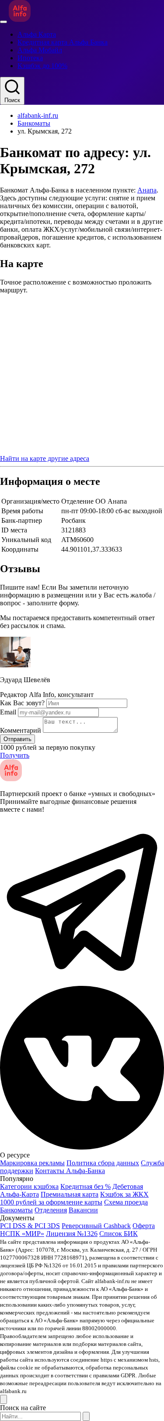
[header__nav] (3, 22)
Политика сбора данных (102, 1163)
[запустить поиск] (86, 1416)
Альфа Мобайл (39, 50)
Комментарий (20, 730)
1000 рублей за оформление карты (51, 1202)
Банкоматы (33, 123)
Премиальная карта (69, 1194)
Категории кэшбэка (29, 1186)
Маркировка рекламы (32, 1163)
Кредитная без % (85, 1186)
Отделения (51, 1210)
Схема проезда (126, 1202)
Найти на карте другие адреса (44, 458)
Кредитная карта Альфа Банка (62, 42)
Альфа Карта (36, 34)
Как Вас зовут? (22, 703)
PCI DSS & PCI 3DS (30, 1225)
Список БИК (118, 1233)
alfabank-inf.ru (37, 115)
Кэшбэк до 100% (42, 65)
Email (8, 712)
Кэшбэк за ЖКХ (124, 1194)
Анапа (147, 190)
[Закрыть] (3, 1399)
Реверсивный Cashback (96, 1225)
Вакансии (83, 1210)
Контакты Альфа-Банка (70, 1170)
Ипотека (30, 58)
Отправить (17, 739)
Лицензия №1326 (72, 1233)
